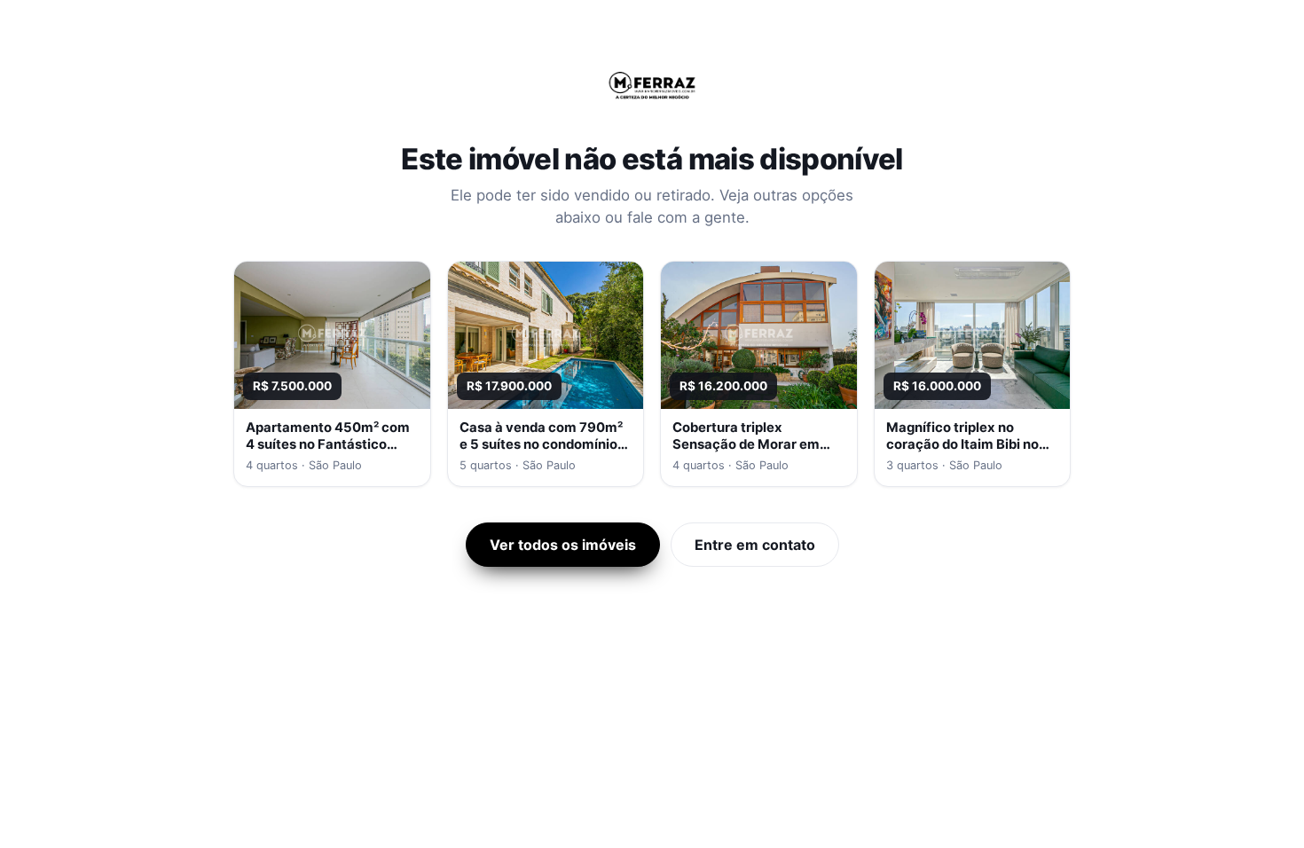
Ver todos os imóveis (563, 545)
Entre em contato (755, 545)
